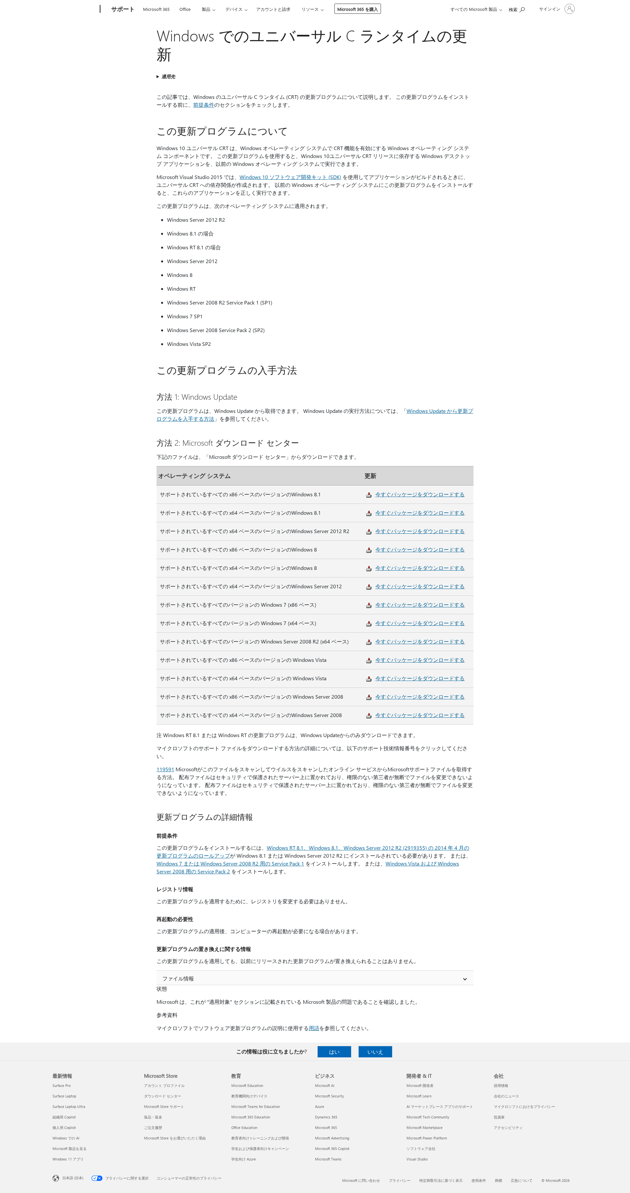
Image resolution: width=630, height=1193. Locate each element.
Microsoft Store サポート (164, 1106)
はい (334, 1051)
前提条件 (203, 104)
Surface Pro (61, 1085)
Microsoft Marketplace (425, 1127)
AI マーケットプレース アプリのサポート (440, 1106)
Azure (319, 1106)
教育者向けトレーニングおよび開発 (260, 1138)
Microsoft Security (329, 1095)
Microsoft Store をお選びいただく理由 (175, 1138)
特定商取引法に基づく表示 (441, 1180)
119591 (165, 769)
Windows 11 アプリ (68, 1159)
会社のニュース (506, 1095)
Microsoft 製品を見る (69, 1148)
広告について (522, 1180)
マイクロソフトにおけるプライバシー (524, 1106)
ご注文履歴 (153, 1127)
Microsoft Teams (328, 1159)
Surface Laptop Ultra (68, 1106)
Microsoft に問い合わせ (361, 1180)
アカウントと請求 (273, 9)
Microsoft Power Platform (427, 1138)
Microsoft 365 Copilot (332, 1148)
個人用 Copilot (64, 1127)
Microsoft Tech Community (428, 1116)
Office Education (244, 1127)
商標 (498, 1180)
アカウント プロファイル (164, 1085)
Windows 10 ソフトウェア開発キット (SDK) (290, 176)
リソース (310, 9)
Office (185, 9)
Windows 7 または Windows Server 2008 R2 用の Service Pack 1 (230, 863)
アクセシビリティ (508, 1127)
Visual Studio (417, 1159)
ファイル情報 (178, 978)
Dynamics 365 (326, 1116)
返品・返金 (153, 1116)
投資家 (499, 1116)
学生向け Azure (243, 1159)
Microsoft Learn (419, 1095)
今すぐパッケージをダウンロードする (420, 494)
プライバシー (399, 1180)
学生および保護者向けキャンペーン (260, 1148)
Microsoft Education (247, 1085)
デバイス (233, 9)
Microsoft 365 (156, 9)
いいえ (375, 1051)
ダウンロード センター (162, 1095)
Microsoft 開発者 (420, 1085)
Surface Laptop (64, 1095)
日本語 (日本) (72, 1177)
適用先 (168, 76)
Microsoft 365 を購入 (357, 9)
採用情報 (501, 1085)
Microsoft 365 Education (250, 1116)
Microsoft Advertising (332, 1138)
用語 (314, 1027)
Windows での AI (65, 1138)
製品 (206, 9)
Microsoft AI (324, 1085)
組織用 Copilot (64, 1116)
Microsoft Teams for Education (255, 1106)
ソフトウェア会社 (421, 1148)
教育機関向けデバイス (249, 1095)
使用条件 (479, 1180)
